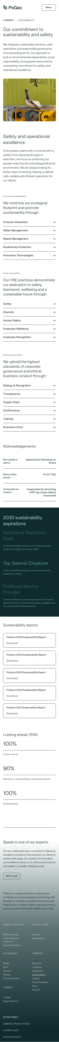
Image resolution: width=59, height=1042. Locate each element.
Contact (36, 990)
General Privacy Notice (16, 1024)
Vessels (6, 975)
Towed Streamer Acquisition (11, 940)
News (34, 986)
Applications (38, 938)
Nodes (6, 963)
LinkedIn (7, 997)
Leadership (37, 971)
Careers (36, 978)
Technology (10, 953)
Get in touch (12, 876)
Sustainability (38, 975)
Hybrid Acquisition (12, 945)
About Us (36, 963)
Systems (36, 935)
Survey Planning (11, 978)
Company (8, 20)
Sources (7, 971)
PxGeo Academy (40, 982)
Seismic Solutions (13, 925)
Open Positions (10, 1001)
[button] (29, 222)
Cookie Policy (11, 1030)
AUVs (5, 967)
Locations (37, 967)
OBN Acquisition (11, 935)
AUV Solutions (40, 925)
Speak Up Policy (12, 1037)
